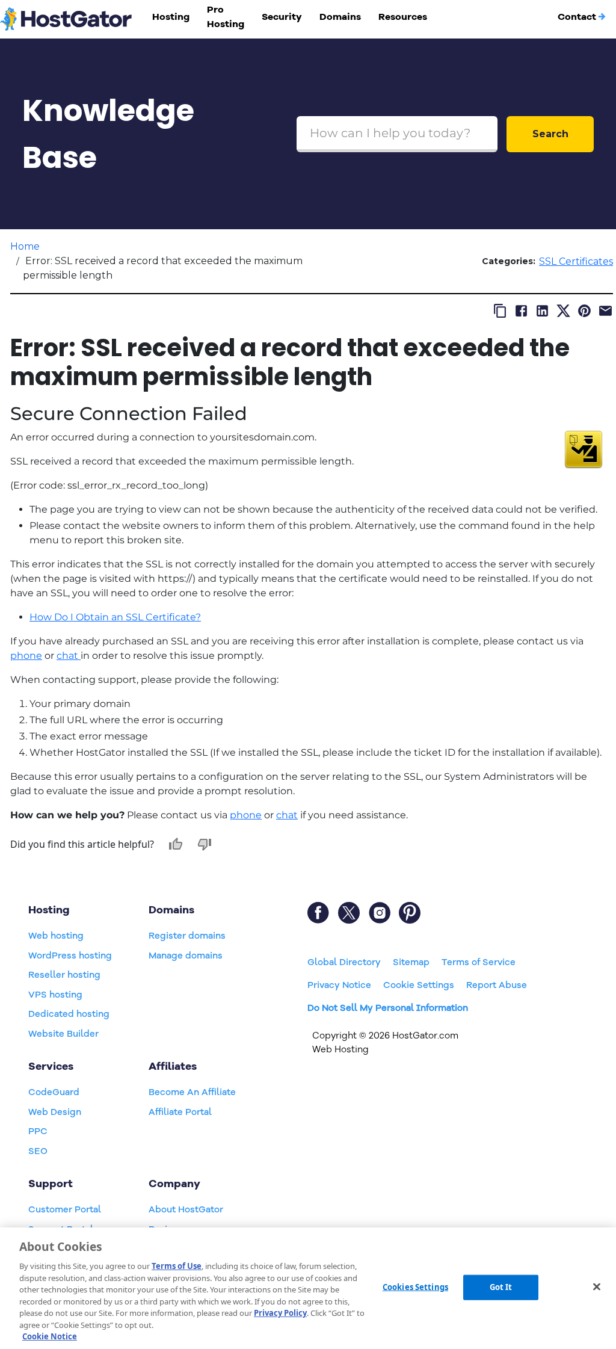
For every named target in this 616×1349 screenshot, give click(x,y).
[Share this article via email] (605, 310)
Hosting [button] (170, 16)
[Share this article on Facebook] (521, 310)
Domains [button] (340, 16)
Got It (501, 1287)
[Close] (597, 1287)
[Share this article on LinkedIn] (542, 310)
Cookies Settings (415, 1287)
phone (26, 655)
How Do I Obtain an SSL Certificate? (115, 617)
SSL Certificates (576, 261)
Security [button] (282, 16)
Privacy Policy (280, 1312)
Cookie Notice (49, 1336)
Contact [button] (577, 16)
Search (550, 134)
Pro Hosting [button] (225, 17)
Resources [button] (402, 16)
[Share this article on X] (563, 310)
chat (69, 655)
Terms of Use (177, 1266)
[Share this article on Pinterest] (584, 310)
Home (25, 246)
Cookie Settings (418, 985)
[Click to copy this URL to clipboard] (500, 310)
